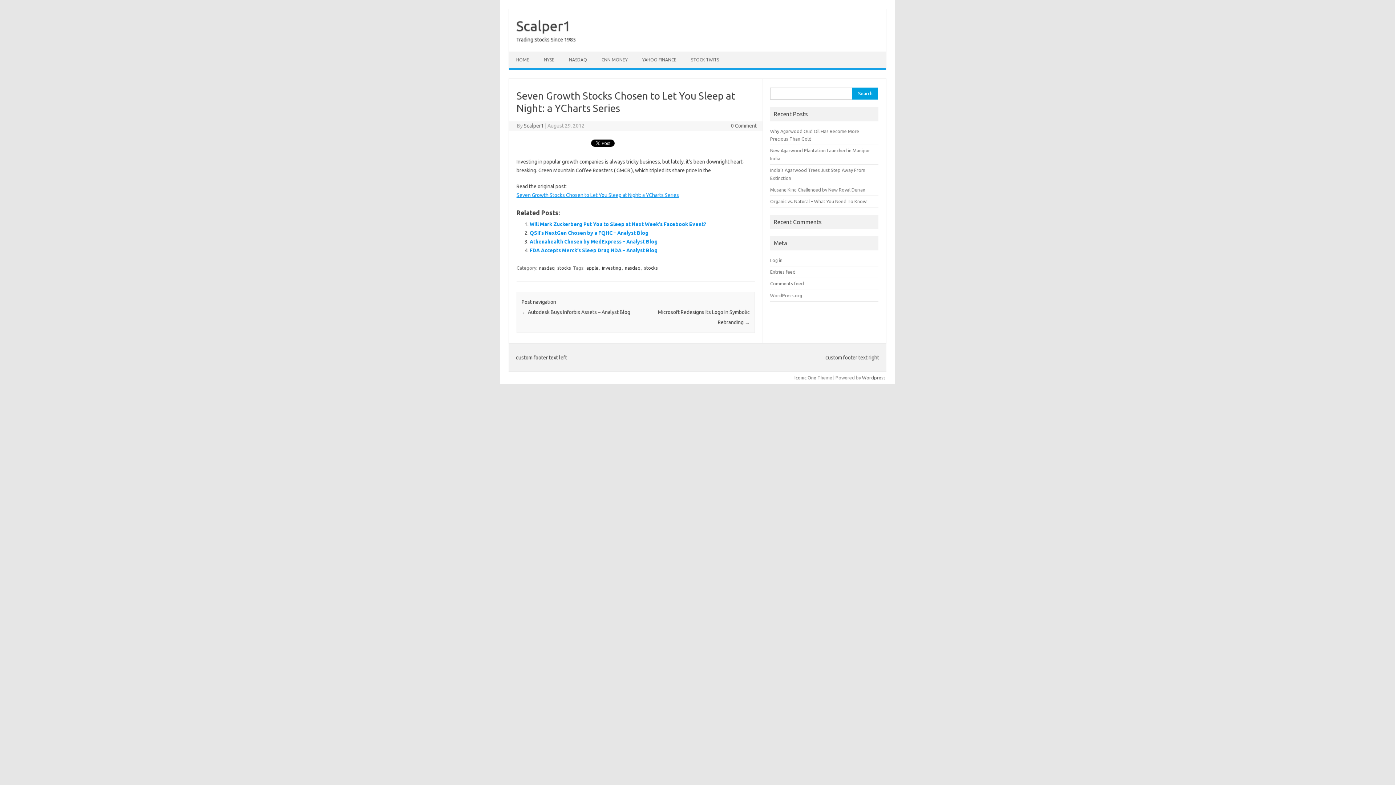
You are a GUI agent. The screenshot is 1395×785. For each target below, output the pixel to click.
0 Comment (744, 126)
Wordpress (874, 377)
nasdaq (547, 267)
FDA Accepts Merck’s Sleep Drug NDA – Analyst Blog (594, 250)
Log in (776, 260)
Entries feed (783, 271)
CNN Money (615, 59)
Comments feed (787, 283)
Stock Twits (705, 59)
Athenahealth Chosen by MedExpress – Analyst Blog (594, 242)
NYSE (549, 59)
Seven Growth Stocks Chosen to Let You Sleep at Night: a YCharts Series (598, 195)
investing (611, 267)
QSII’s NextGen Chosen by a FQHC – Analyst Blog (589, 233)
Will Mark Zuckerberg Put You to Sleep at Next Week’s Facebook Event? (618, 224)
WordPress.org (786, 295)
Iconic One (805, 377)
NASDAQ (578, 59)
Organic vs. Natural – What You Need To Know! (819, 201)
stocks (564, 267)
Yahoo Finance (659, 59)
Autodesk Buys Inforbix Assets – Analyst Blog (576, 312)
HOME (522, 59)
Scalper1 (543, 25)
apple (592, 267)
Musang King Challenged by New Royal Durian (817, 189)
